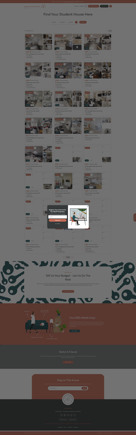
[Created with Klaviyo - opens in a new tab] (68, 229)
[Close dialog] (87, 206)
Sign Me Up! (57, 220)
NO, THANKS (57, 223)
